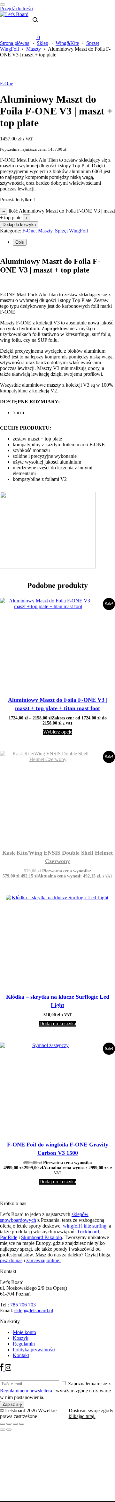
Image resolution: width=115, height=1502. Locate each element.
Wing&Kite (67, 43)
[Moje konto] (31, 29)
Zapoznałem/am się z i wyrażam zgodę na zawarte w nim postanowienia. (55, 1390)
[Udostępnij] (15, 1424)
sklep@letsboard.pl (33, 1310)
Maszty (33, 49)
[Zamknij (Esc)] (21, 1424)
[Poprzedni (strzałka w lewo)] (2, 1430)
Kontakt (21, 1355)
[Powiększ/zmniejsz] (2, 1424)
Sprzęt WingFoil (71, 230)
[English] (21, 25)
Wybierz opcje (57, 731)
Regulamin (24, 1344)
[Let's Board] (14, 14)
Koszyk (20, 1338)
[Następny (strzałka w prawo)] (9, 1430)
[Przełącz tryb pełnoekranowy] (9, 1424)
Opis (19, 242)
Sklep (42, 43)
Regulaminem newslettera (26, 1390)
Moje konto (24, 1332)
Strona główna (14, 43)
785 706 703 (23, 1304)
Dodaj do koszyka (19, 224)
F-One (6, 83)
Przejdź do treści (16, 8)
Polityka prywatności (34, 1349)
